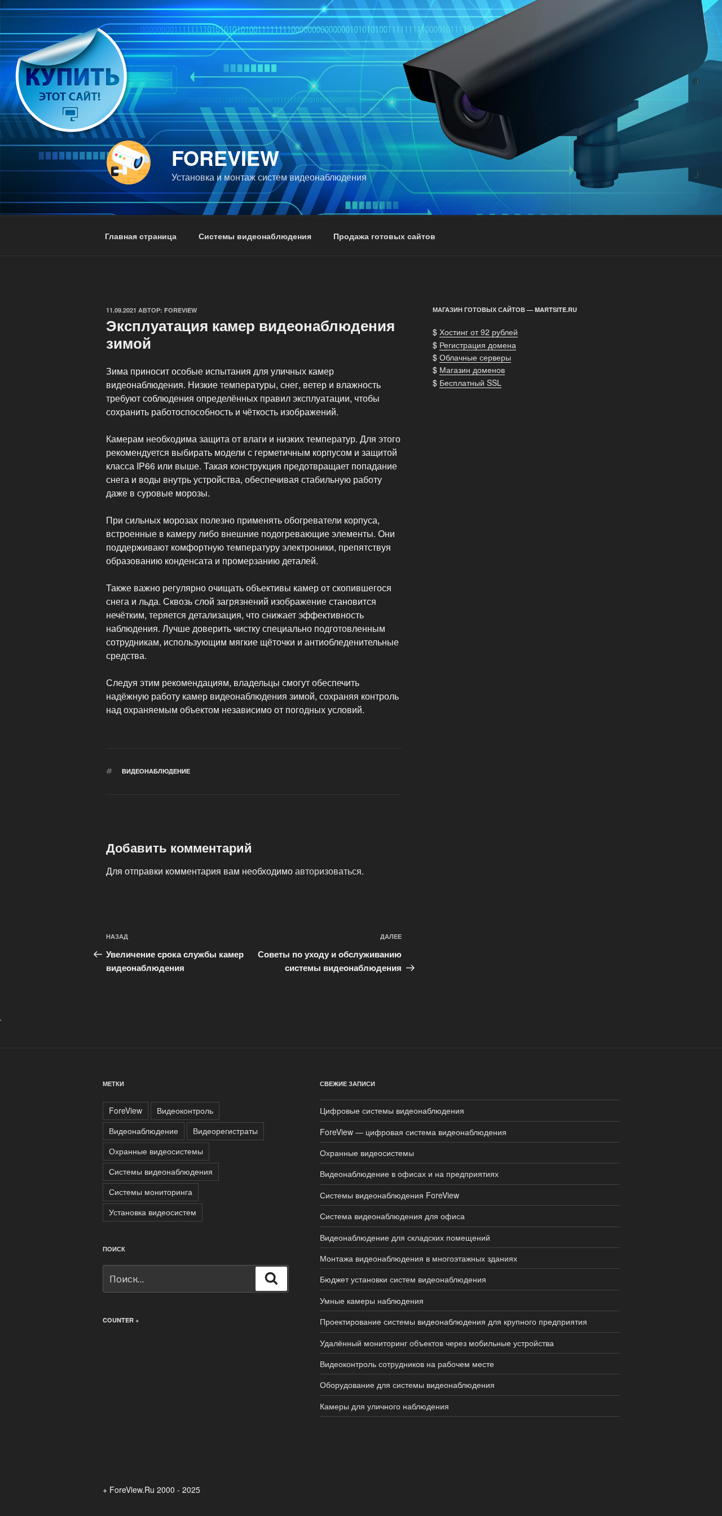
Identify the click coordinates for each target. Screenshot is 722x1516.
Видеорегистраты (225, 1130)
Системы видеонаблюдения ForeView (389, 1195)
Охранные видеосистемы (156, 1151)
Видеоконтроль (185, 1110)
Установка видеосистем (152, 1212)
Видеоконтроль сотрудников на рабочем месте (407, 1363)
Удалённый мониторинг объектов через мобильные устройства (437, 1342)
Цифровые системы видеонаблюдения (392, 1110)
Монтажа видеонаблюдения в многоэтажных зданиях (418, 1258)
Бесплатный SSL (470, 382)
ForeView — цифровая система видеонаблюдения (413, 1131)
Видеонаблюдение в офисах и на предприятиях (409, 1173)
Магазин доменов (472, 369)
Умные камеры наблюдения (372, 1300)
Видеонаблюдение (156, 771)
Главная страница (141, 235)
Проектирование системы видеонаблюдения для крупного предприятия (453, 1321)
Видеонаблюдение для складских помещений (405, 1237)
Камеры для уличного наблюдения (384, 1406)
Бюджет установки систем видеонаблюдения (403, 1279)
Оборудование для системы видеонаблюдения (407, 1384)
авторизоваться (328, 870)
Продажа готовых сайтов (384, 235)
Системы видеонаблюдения (255, 235)
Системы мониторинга (150, 1191)
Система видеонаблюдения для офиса (392, 1215)
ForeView (225, 157)
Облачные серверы (475, 357)
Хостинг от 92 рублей (478, 331)
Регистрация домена (477, 344)
